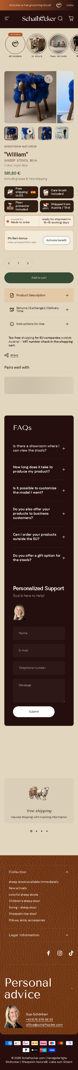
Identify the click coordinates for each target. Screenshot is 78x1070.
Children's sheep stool (24, 901)
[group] (15, 45)
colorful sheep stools (23, 895)
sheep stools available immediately (33, 882)
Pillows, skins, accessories (27, 921)
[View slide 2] (36, 831)
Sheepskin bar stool (23, 914)
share (14, 355)
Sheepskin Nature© (20, 147)
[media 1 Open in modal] (48, 79)
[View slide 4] (46, 831)
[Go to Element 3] (45, 133)
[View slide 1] (31, 831)
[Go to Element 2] (28, 133)
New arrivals (17, 888)
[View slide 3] (41, 831)
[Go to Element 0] (11, 133)
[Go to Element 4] (61, 133)
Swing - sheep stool (22, 908)
